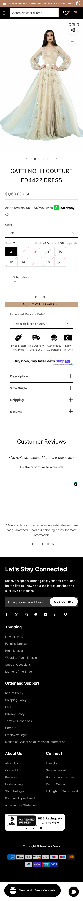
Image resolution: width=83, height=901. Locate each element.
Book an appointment (61, 777)
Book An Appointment (20, 798)
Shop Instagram (16, 791)
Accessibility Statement (21, 805)
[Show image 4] (48, 159)
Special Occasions (18, 664)
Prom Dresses (14, 650)
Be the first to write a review (41, 467)
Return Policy (14, 693)
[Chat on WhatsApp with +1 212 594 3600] (78, 3)
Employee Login (16, 735)
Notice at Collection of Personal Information (35, 742)
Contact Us (13, 770)
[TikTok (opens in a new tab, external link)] (55, 614)
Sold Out (41, 297)
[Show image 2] (39, 159)
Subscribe (63, 601)
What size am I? (22, 280)
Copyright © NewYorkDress (41, 846)
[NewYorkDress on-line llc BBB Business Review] (35, 816)
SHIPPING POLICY (41, 544)
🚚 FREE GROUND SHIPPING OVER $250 (31, 3)
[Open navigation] (5, 13)
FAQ (8, 707)
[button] (41, 466)
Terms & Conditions (18, 721)
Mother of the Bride (18, 671)
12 (11, 262)
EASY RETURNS (64, 3)
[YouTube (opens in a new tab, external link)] (45, 614)
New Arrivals (14, 636)
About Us (11, 763)
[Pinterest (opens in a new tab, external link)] (35, 614)
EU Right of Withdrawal (62, 791)
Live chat (52, 763)
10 (60, 251)
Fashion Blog (14, 784)
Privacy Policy (15, 714)
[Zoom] (72, 41)
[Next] (56, 158)
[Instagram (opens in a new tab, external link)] (26, 614)
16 (35, 262)
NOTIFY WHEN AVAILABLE (41, 304)
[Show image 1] (35, 159)
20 (60, 262)
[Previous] (26, 158)
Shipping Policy (16, 700)
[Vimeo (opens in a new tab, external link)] (65, 614)
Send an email (56, 770)
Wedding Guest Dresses (21, 657)
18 (48, 262)
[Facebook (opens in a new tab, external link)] (6, 614)
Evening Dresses (16, 643)
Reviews (11, 777)
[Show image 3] (44, 159)
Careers (10, 728)
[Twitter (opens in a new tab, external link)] (16, 614)
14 (23, 262)
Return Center (55, 784)
